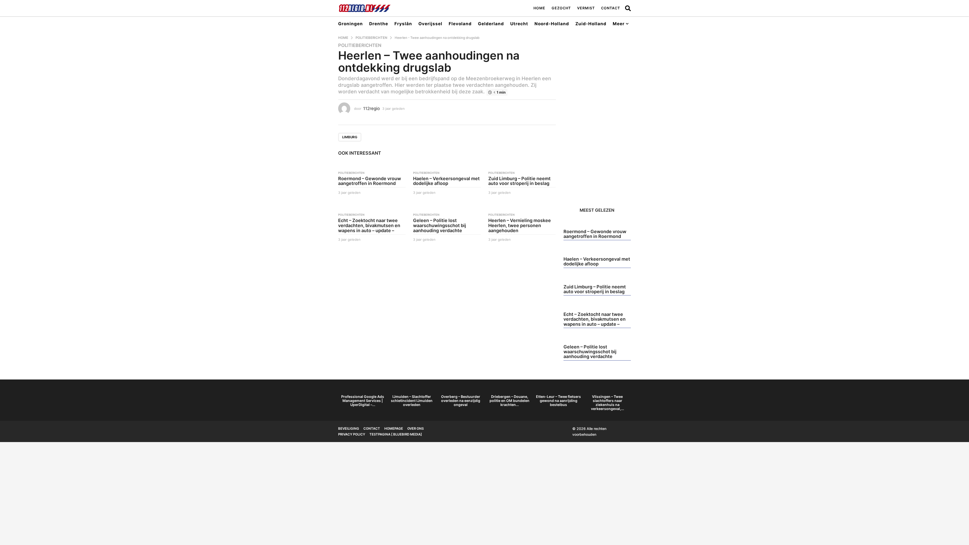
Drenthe (378, 23)
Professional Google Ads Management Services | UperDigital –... (362, 400)
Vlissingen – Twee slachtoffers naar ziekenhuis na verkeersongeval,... (607, 402)
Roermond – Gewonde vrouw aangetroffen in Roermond (369, 181)
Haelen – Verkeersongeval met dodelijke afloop (446, 181)
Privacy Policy (351, 434)
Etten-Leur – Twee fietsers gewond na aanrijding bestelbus (558, 400)
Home (539, 8)
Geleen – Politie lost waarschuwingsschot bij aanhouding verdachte (439, 225)
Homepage (393, 428)
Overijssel (430, 23)
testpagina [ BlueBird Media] (395, 434)
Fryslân (403, 23)
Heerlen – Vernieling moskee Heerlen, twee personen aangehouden (519, 225)
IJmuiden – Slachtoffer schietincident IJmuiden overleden (412, 400)
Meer (619, 23)
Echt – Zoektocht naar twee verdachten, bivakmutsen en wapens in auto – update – (369, 225)
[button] (628, 8)
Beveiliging (348, 428)
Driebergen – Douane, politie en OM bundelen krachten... (509, 400)
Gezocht (561, 8)
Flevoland (460, 23)
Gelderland (491, 23)
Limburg (349, 137)
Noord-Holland (551, 23)
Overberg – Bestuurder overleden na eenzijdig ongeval (460, 400)
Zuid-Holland (590, 23)
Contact (610, 8)
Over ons (415, 428)
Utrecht (519, 23)
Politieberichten (359, 45)
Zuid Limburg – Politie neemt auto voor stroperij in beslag (519, 181)
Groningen (350, 23)
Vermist (586, 8)
